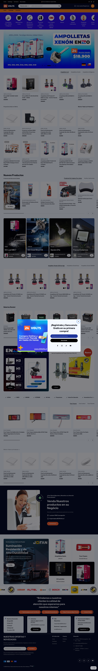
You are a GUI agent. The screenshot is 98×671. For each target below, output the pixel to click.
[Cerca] (78, 321)
